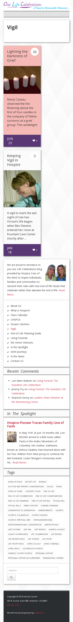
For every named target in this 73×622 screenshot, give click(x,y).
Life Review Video (16, 539)
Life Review (56, 534)
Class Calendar (19, 315)
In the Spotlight (19, 347)
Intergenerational (42, 520)
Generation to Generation (21, 510)
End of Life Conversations (49, 496)
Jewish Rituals (51, 524)
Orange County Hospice (20, 553)
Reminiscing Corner (53, 558)
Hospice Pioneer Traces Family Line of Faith (35, 424)
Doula (50, 486)
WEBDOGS (39, 612)
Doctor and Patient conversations (26, 486)
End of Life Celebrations (20, 496)
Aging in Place (15, 482)
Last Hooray (14, 529)
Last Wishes (40, 529)
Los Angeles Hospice (33, 548)
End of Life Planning (18, 501)
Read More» (20, 462)
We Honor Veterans (22, 342)
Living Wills (13, 548)
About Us (16, 305)
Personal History (44, 553)
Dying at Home (15, 491)
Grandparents (45, 510)
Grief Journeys (19, 351)
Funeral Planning (49, 505)
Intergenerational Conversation (25, 524)
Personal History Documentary (24, 558)
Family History (31, 505)
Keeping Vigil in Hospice (14, 160)
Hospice (59, 510)
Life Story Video (16, 544)
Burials (42, 482)
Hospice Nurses (39, 515)
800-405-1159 (13, 605)
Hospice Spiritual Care (19, 520)
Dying (59, 486)
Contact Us (17, 361)
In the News (17, 356)
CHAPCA (15, 319)
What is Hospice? (20, 310)
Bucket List (30, 482)
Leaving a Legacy (57, 529)
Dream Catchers (20, 324)
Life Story (47, 539)
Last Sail (27, 529)
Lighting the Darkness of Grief (17, 56)
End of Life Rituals (41, 501)
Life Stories (33, 539)
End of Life (49, 491)
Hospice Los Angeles (18, 515)
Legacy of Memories (18, 534)
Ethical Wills (14, 505)
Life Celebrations (39, 534)
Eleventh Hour (33, 491)
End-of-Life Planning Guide (26, 333)
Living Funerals (19, 338)
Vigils (13, 328)
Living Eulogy (34, 544)
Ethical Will (59, 501)
